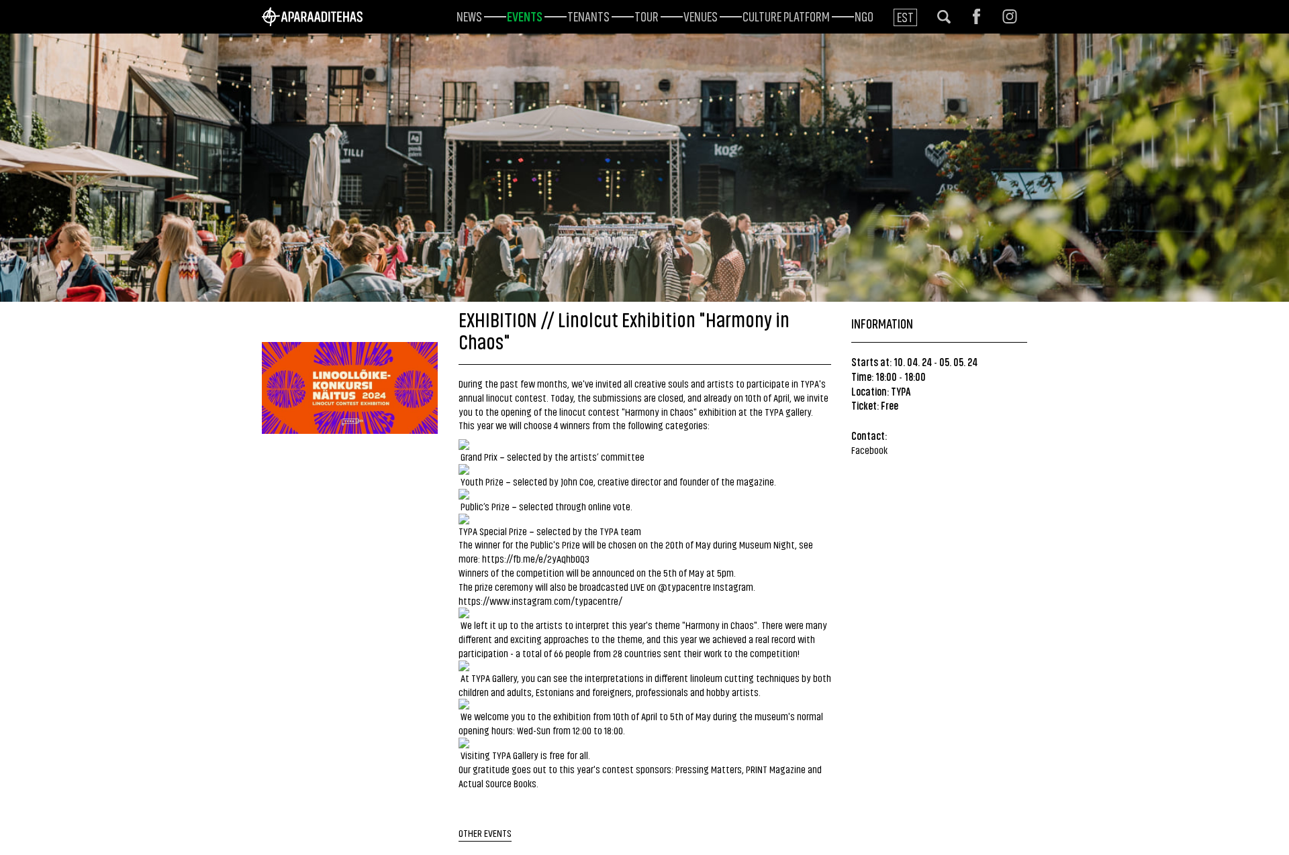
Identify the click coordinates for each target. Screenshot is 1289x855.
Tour (646, 15)
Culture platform (786, 15)
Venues (700, 15)
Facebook (869, 449)
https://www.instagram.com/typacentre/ (540, 600)
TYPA (901, 391)
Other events (485, 832)
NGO (864, 15)
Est (905, 16)
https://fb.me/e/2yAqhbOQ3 (535, 558)
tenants (588, 15)
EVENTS (524, 15)
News (469, 15)
